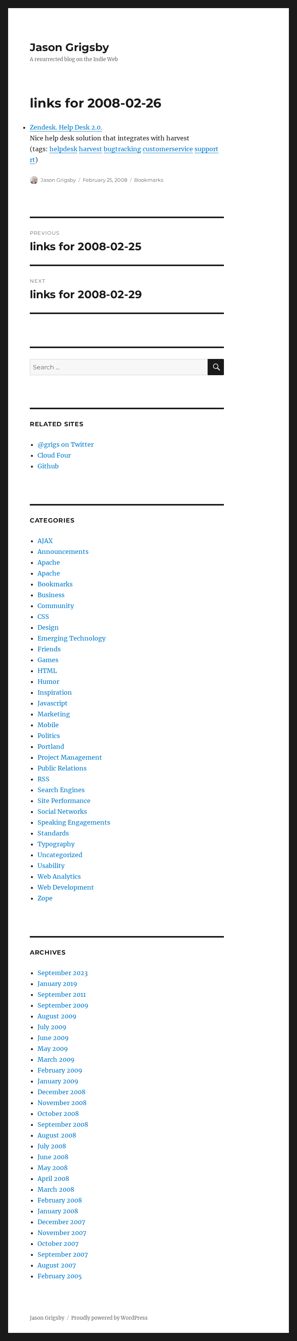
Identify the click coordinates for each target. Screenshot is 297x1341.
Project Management (70, 757)
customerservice (168, 149)
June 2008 (53, 1157)
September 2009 (63, 1005)
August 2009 (57, 1016)
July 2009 (52, 1027)
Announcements (63, 551)
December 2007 (61, 1222)
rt (32, 160)
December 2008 (61, 1092)
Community (56, 606)
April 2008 (53, 1178)
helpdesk (63, 149)
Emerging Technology (72, 638)
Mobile (48, 725)
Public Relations (62, 768)
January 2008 (58, 1211)
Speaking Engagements (74, 822)
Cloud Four (54, 455)
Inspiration (55, 692)
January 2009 (58, 1081)
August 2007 (57, 1265)
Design (48, 627)
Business (51, 595)
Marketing (54, 714)
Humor (48, 681)
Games (48, 660)
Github (48, 466)
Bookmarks (148, 180)
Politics (49, 736)
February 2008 (60, 1200)
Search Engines (61, 790)
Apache (49, 562)
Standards (53, 833)
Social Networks (62, 811)
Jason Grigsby (69, 47)
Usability (51, 866)
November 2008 (62, 1103)
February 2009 (60, 1070)
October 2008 (58, 1113)
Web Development (66, 887)
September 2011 (62, 994)
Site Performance (64, 801)
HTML (47, 671)
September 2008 (63, 1124)
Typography (56, 844)
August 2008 (57, 1135)
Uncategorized (60, 855)
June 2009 (53, 1038)
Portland (51, 746)
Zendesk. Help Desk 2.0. (66, 127)
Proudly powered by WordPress (109, 1318)
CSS (43, 616)
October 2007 (58, 1243)
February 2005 (60, 1276)
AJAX (45, 541)
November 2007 (62, 1233)
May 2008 (53, 1168)
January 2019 (57, 983)
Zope (45, 898)
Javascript (53, 703)
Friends (49, 649)
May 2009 (53, 1048)
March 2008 (56, 1189)
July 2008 (52, 1146)
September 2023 (63, 973)
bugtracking (122, 149)
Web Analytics (59, 876)
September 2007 (63, 1254)
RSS (44, 779)
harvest (90, 149)
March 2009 (56, 1059)
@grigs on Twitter (66, 444)
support (206, 149)
